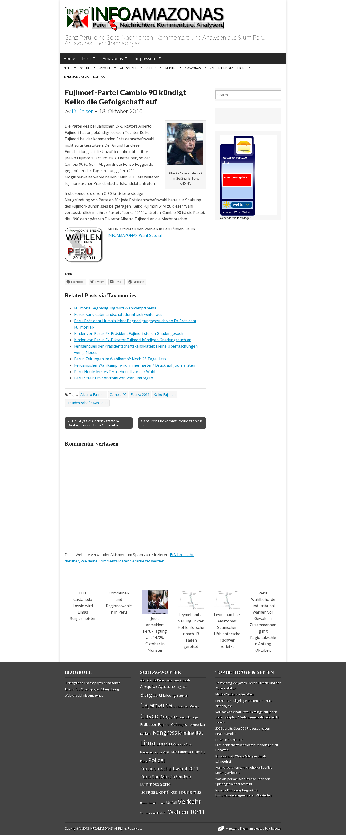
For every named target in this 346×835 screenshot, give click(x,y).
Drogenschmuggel (187, 717)
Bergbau (151, 694)
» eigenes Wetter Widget (236, 212)
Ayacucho (166, 686)
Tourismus (189, 792)
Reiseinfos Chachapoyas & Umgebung (92, 689)
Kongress (165, 732)
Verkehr (189, 801)
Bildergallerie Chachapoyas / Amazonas (92, 683)
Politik (85, 68)
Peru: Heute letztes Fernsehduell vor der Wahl (114, 371)
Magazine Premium (239, 828)
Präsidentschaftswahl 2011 (87, 403)
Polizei (156, 760)
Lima (147, 742)
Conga (194, 706)
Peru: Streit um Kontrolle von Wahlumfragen (113, 378)
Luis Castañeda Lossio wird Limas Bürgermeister (83, 605)
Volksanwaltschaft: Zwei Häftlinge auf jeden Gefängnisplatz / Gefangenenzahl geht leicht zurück (247, 717)
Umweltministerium (152, 803)
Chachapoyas (181, 706)
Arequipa (149, 686)
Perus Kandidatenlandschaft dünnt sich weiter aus (118, 314)
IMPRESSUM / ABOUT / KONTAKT (85, 77)
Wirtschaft (128, 68)
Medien (170, 68)
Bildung (169, 695)
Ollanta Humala (191, 752)
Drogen (167, 717)
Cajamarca (156, 704)
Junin (148, 733)
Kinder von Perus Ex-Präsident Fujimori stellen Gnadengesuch (128, 333)
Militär (167, 752)
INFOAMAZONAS (101, 828)
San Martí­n (163, 776)
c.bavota (275, 828)
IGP (142, 733)
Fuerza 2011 (140, 394)
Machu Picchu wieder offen (234, 694)
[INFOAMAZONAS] (144, 16)
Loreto (164, 743)
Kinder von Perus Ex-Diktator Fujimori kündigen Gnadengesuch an (132, 339)
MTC (174, 752)
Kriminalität (190, 733)
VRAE (163, 813)
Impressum (146, 58)
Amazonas (113, 58)
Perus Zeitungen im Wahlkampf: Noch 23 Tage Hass (120, 358)
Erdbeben (148, 724)
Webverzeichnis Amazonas (84, 695)
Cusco (149, 715)
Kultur (151, 68)
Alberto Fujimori (92, 394)
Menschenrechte (151, 752)
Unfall (171, 802)
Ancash (185, 680)
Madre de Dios (182, 744)
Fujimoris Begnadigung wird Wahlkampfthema (115, 308)
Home (69, 58)
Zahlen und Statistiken (227, 68)
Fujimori (164, 724)
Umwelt (104, 68)
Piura (144, 761)
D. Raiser (82, 111)
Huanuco (193, 725)
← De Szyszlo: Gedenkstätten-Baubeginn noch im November (94, 422)
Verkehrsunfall (149, 813)
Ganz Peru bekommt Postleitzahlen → (171, 422)
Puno (145, 776)
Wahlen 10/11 (186, 812)
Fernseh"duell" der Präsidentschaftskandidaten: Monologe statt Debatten (246, 745)
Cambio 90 (118, 394)
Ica (202, 724)
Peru (86, 58)
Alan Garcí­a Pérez (153, 680)
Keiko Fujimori (165, 394)
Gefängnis (179, 724)
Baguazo (181, 687)
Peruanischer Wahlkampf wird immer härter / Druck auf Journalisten (134, 365)
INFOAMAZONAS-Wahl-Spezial (135, 235)
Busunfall (182, 695)
